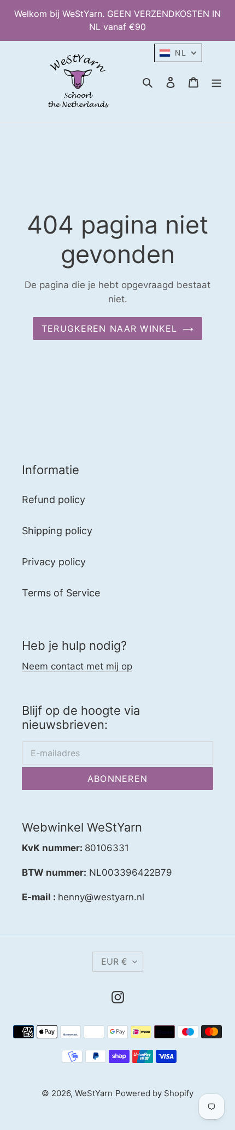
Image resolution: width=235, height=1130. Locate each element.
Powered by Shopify (154, 1093)
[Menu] (216, 81)
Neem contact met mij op (77, 666)
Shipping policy (57, 530)
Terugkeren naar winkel (109, 328)
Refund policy (53, 499)
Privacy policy (54, 561)
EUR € (114, 961)
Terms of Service (61, 593)
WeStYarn (94, 1093)
